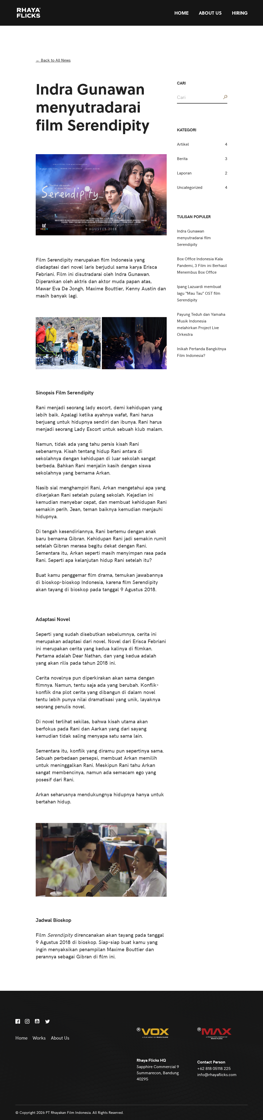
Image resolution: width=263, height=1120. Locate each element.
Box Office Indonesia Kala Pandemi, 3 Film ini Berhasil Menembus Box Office (202, 265)
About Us (210, 13)
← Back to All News (53, 60)
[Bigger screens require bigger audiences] (40, 12)
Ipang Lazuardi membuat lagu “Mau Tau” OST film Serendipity (199, 292)
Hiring (240, 13)
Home (181, 13)
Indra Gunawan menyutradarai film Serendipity (194, 237)
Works (39, 1038)
